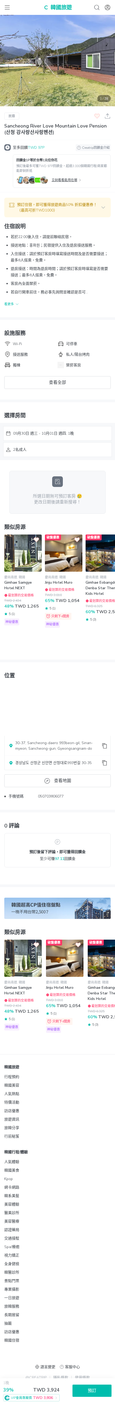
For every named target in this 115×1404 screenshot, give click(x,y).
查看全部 (57, 382)
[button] (57, 207)
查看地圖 (62, 781)
